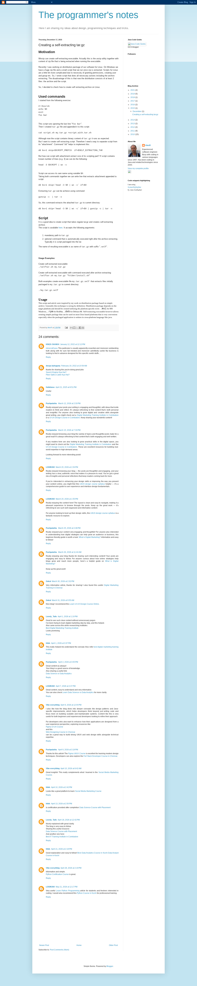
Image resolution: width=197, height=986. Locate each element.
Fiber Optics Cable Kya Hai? (58, 375)
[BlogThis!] (74, 327)
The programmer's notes (88, 15)
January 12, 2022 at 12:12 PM (72, 344)
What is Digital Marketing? (90, 537)
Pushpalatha (51, 403)
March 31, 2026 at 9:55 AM (63, 600)
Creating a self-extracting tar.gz (145, 114)
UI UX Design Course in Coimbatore (65, 418)
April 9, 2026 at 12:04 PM (70, 705)
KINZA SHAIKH (52, 344)
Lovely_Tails (51, 616)
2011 (133, 131)
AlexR (148, 145)
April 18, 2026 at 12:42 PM (69, 820)
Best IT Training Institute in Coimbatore (62, 837)
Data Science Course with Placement (95, 807)
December (137, 111)
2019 (133, 94)
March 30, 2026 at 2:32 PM (63, 581)
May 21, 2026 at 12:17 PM (66, 887)
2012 (133, 127)
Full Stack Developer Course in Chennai (100, 756)
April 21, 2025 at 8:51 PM (66, 387)
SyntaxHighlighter (134, 187)
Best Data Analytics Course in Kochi (92, 853)
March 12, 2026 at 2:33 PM (69, 403)
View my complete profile (138, 168)
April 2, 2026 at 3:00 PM (68, 662)
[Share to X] (77, 327)
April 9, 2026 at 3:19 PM (68, 750)
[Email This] (71, 327)
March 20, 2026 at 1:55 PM (67, 499)
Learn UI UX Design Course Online (84, 604)
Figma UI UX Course (54, 727)
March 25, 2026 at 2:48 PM (69, 528)
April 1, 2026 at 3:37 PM (61, 643)
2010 (133, 134)
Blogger (110, 966)
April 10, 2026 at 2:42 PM (61, 787)
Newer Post (44, 945)
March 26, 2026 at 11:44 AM (69, 552)
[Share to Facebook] (80, 327)
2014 (133, 120)
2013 (133, 123)
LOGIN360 (50, 467)
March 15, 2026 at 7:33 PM (69, 430)
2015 (133, 108)
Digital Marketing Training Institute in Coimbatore (98, 415)
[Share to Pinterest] (82, 327)
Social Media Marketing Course (88, 791)
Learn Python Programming (68, 891)
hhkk (48, 643)
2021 (133, 90)
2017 (133, 101)
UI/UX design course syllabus (92, 484)
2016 (133, 105)
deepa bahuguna (53, 366)
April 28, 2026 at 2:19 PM (70, 868)
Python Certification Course (57, 874)
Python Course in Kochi (86, 893)
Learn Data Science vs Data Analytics (78, 692)
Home (79, 945)
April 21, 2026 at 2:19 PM (61, 849)
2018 (133, 97)
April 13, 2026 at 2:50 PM (61, 804)
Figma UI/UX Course (76, 753)
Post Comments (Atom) (59, 950)
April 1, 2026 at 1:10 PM (68, 616)
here (60, 227)
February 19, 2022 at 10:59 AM (74, 366)
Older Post (113, 945)
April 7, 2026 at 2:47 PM (66, 686)
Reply (48, 357)
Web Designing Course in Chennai (60, 732)
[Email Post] (66, 327)
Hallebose (50, 387)
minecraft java (52, 348)
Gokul (48, 581)
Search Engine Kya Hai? (56, 372)
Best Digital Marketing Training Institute (62, 628)
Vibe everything (53, 705)
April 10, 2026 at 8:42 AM (70, 768)
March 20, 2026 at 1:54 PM (67, 467)
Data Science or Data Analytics (59, 674)
